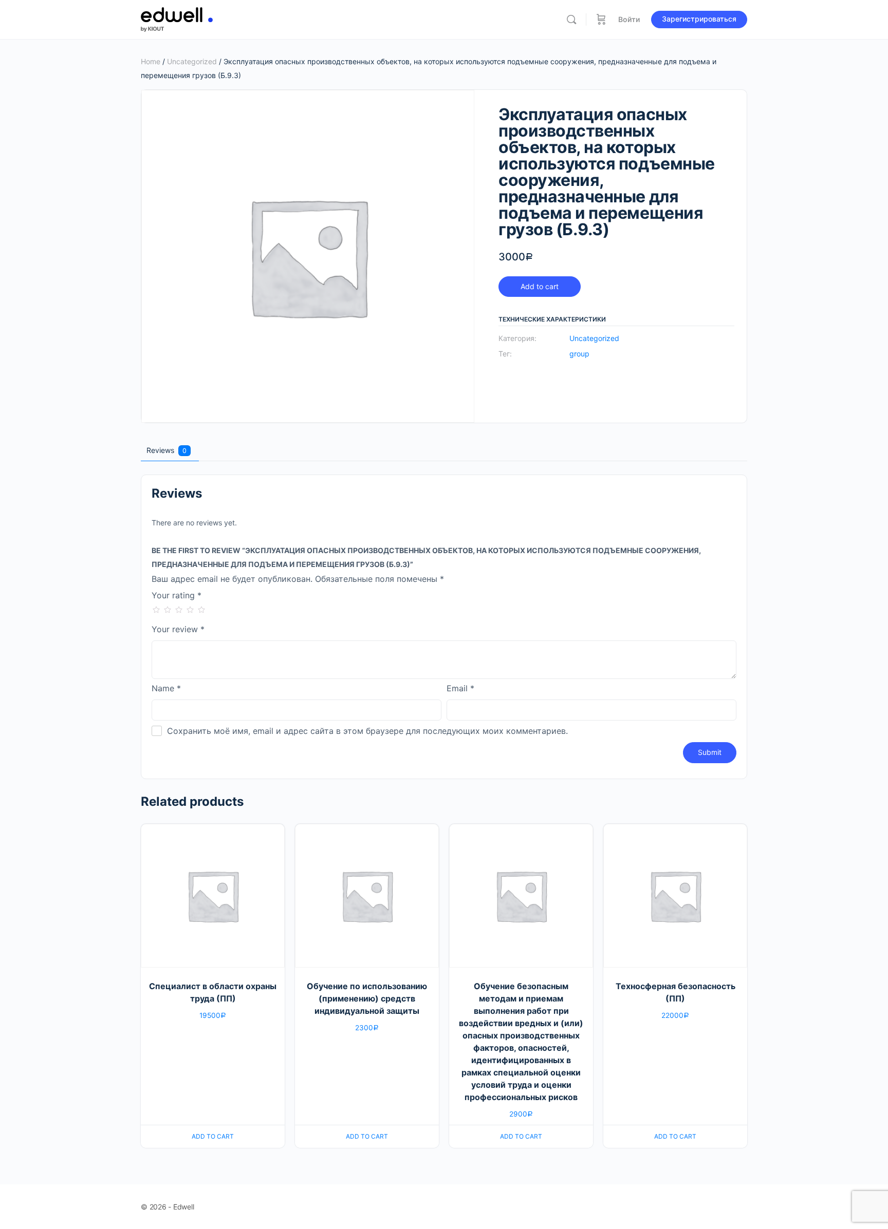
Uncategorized (192, 61)
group (579, 353)
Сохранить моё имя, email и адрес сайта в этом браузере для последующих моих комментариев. (367, 731)
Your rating (176, 595)
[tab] (168, 450)
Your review (178, 629)
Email (460, 688)
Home (150, 61)
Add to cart (540, 286)
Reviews (166, 450)
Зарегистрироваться (699, 18)
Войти (629, 19)
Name (166, 688)
